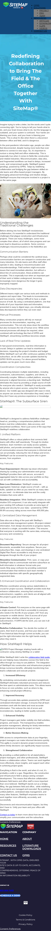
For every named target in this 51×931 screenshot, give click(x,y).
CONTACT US (8, 855)
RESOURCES (8, 845)
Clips (42, 26)
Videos (43, 28)
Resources (40, 18)
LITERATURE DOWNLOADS (31, 847)
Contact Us (40, 31)
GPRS (36, 5)
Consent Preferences (10, 822)
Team (42, 15)
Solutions (40, 8)
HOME (4, 838)
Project (44, 10)
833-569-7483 (7, 890)
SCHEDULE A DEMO (10, 895)
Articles (44, 20)
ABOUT (27, 838)
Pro (41, 13)
